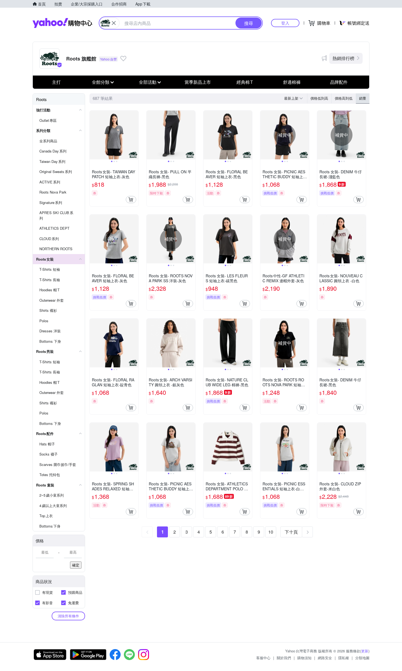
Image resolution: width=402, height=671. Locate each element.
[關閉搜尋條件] (113, 23)
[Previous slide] (93, 135)
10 (270, 532)
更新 (364, 650)
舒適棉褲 (292, 82)
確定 (75, 565)
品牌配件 (339, 82)
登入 (285, 23)
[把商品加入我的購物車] (131, 199)
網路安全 (325, 657)
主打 (56, 82)
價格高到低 (344, 98)
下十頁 (291, 532)
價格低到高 (319, 98)
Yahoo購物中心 (62, 23)
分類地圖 (362, 657)
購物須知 (304, 657)
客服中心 (263, 657)
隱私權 (343, 657)
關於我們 (284, 657)
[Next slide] (134, 135)
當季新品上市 (198, 82)
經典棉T (245, 82)
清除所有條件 (68, 615)
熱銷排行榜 (343, 58)
